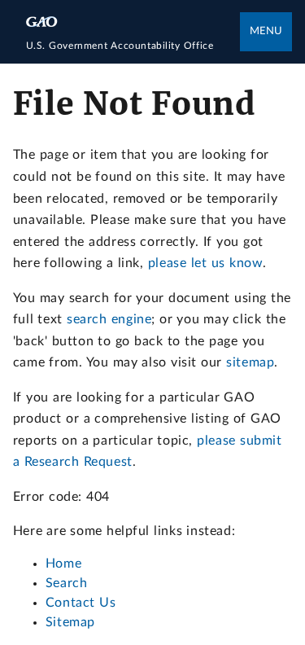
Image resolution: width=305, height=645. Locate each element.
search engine (109, 319)
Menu (266, 31)
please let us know (205, 263)
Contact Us (81, 602)
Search (67, 583)
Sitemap (70, 622)
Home (63, 563)
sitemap (250, 362)
